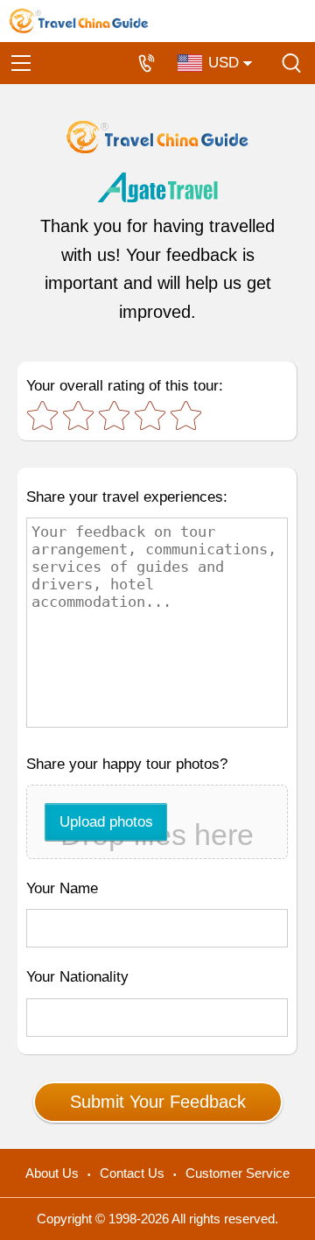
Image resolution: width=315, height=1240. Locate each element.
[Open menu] (21, 63)
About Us (52, 1173)
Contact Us (132, 1173)
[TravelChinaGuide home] (79, 21)
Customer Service (238, 1173)
